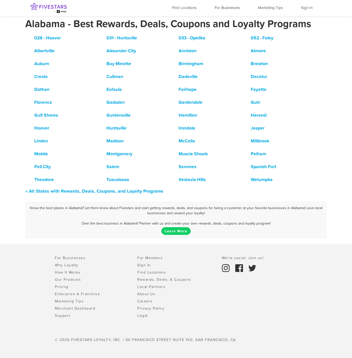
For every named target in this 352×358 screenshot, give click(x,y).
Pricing (62, 286)
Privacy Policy (150, 308)
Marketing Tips (270, 8)
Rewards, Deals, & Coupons (164, 279)
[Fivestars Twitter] (252, 267)
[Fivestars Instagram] (226, 267)
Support (62, 315)
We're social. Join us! (243, 257)
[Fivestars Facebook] (240, 267)
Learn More (176, 231)
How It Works (67, 272)
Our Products (68, 279)
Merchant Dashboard (75, 308)
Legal (142, 315)
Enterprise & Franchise (77, 293)
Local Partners (151, 286)
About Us (146, 293)
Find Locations (184, 8)
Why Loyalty (66, 265)
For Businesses (227, 8)
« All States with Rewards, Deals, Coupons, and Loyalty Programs (94, 190)
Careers (145, 301)
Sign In (307, 8)
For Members (150, 257)
